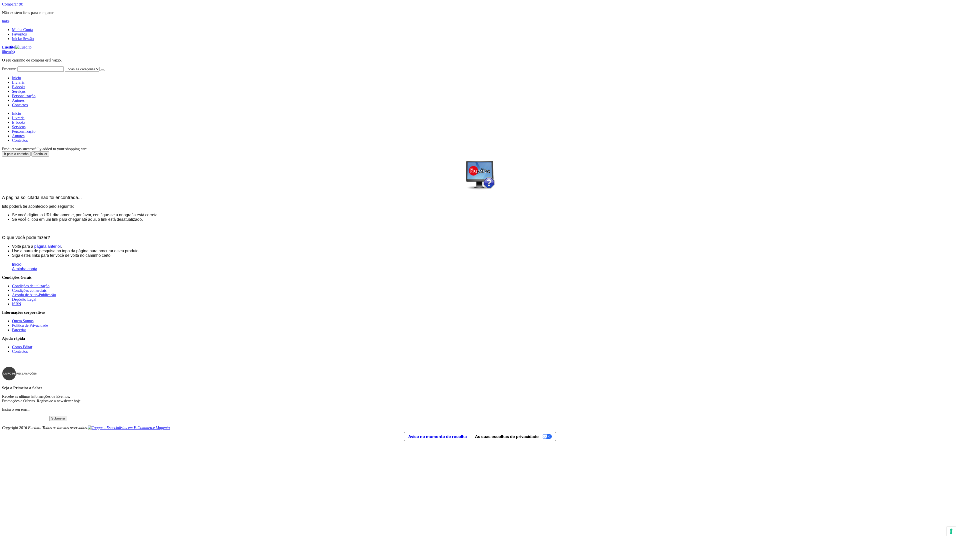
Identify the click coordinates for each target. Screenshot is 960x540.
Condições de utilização (31, 286)
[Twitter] (3, 423)
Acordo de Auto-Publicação (34, 295)
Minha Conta (22, 30)
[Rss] (5, 423)
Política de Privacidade (30, 325)
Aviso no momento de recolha (437, 436)
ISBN (16, 304)
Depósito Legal (24, 299)
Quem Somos (23, 321)
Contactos (20, 105)
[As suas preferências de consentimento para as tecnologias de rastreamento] (951, 531)
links (6, 21)
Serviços (19, 91)
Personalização (24, 96)
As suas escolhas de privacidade (507, 436)
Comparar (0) (12, 4)
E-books (18, 87)
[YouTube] (6, 423)
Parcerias (19, 330)
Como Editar (22, 347)
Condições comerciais (29, 290)
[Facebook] (2, 423)
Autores (18, 100)
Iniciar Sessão (23, 38)
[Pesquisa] (102, 70)
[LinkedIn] (4, 423)
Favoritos (19, 34)
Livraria (18, 82)
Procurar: (9, 69)
